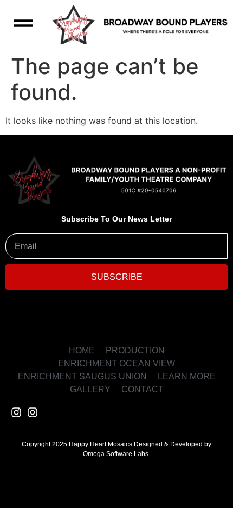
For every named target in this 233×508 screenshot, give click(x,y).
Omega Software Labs (115, 454)
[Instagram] (16, 412)
